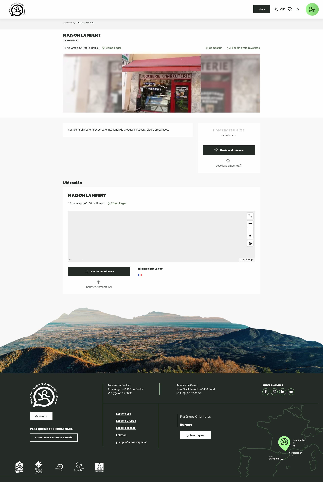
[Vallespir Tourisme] (44, 395)
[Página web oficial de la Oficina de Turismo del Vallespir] (17, 9)
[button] (297, 9)
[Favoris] (290, 9)
